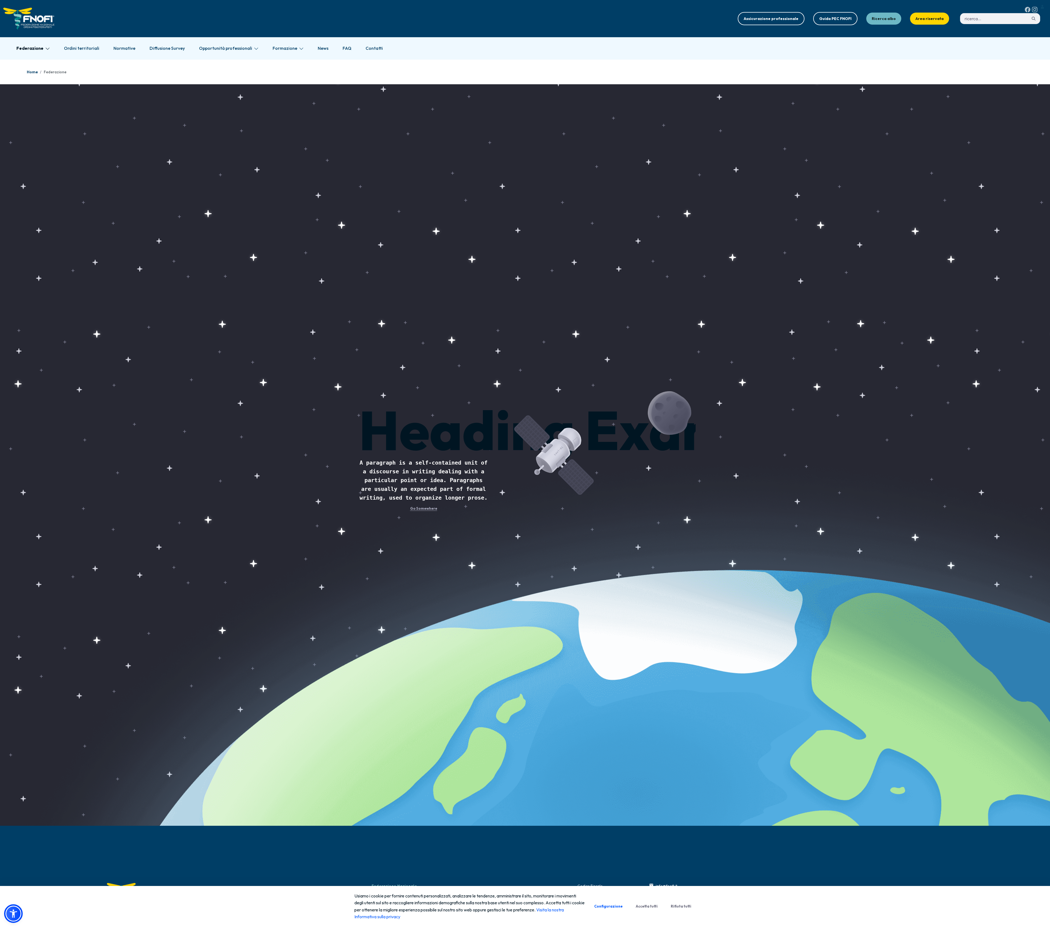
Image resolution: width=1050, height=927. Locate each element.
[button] (13, 914)
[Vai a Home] (30, 19)
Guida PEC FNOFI (835, 18)
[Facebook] (1027, 9)
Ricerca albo (884, 18)
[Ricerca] (1033, 19)
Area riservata (929, 18)
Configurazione (608, 906)
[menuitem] (33, 48)
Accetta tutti (647, 906)
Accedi (1043, 7)
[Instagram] (1034, 9)
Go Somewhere (423, 508)
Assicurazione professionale (771, 18)
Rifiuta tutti (681, 906)
